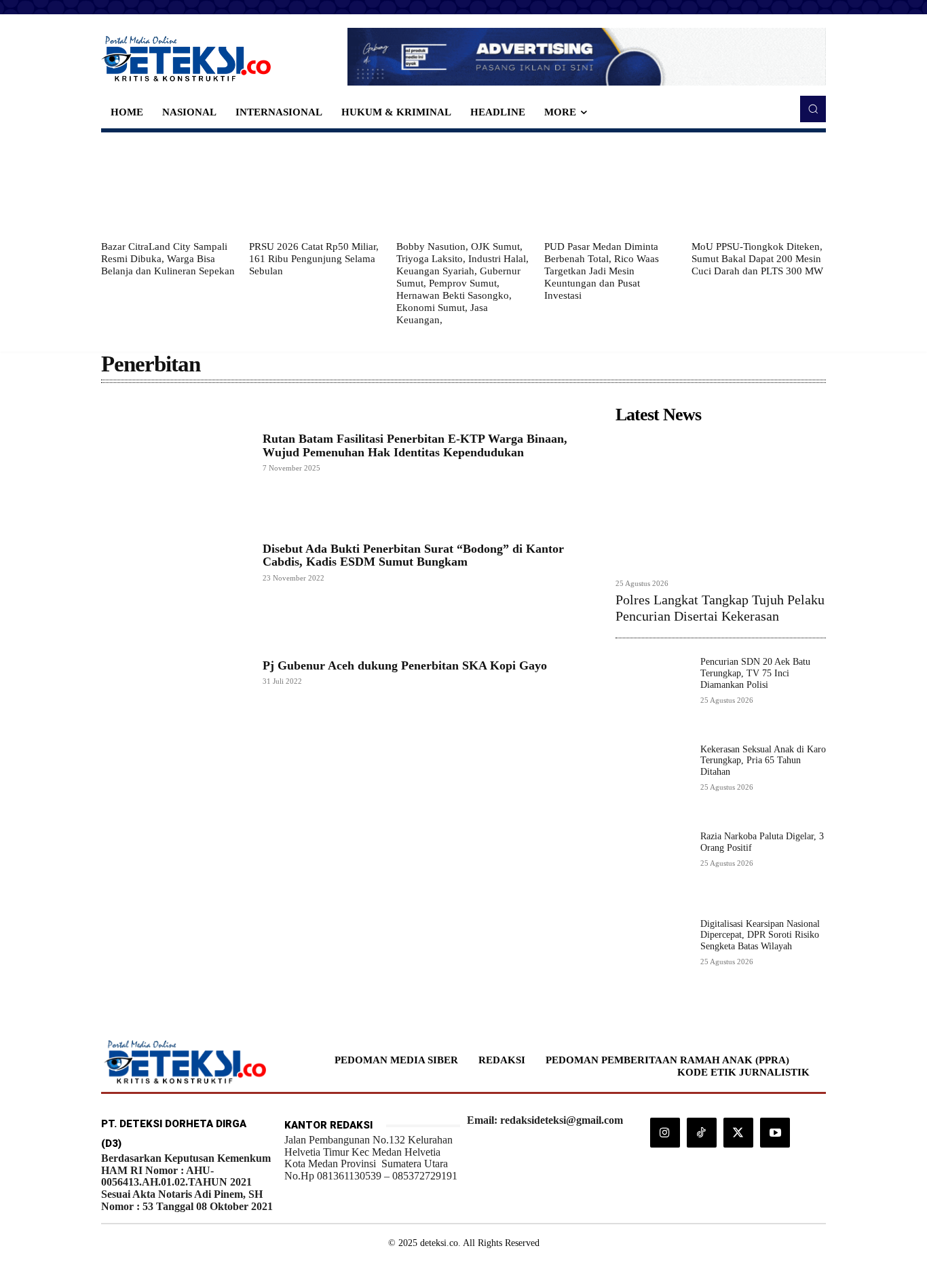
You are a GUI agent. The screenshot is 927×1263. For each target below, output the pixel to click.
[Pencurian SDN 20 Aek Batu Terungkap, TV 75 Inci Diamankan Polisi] (652, 694)
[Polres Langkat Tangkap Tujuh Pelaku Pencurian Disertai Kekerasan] (721, 500)
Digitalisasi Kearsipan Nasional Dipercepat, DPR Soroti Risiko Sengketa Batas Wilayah (760, 935)
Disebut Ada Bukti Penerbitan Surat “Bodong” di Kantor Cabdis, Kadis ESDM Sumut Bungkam (413, 555)
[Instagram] (665, 1133)
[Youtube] (775, 1133)
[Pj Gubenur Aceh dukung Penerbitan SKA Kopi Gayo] (175, 671)
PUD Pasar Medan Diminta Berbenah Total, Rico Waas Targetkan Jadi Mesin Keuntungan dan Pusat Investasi (601, 271)
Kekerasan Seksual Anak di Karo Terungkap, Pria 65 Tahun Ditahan (763, 760)
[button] (813, 109)
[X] (738, 1133)
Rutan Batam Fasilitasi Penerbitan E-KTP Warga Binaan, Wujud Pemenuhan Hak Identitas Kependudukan (415, 445)
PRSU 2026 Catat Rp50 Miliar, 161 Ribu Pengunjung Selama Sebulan (314, 258)
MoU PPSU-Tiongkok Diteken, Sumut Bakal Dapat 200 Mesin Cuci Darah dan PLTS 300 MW (757, 258)
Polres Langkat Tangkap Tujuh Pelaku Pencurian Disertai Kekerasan (720, 607)
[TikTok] (702, 1133)
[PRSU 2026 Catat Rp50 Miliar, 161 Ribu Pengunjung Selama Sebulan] (316, 186)
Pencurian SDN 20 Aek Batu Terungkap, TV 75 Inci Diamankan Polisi (755, 673)
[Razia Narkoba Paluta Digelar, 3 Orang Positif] (652, 868)
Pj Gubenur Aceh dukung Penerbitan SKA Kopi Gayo (405, 665)
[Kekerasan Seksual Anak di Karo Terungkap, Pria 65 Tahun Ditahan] (652, 781)
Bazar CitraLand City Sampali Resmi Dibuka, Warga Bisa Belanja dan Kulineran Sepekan (168, 258)
